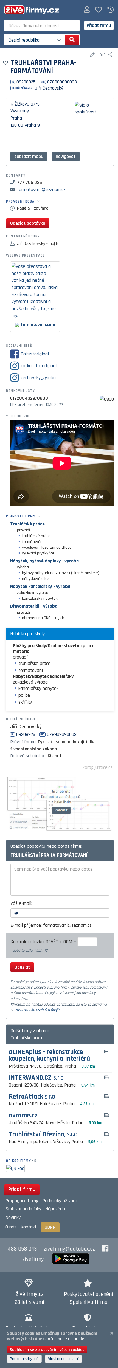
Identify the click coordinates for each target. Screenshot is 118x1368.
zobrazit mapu (29, 156)
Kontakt (28, 1227)
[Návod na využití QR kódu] (35, 1160)
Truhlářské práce (27, 524)
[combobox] (42, 25)
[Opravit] (93, 55)
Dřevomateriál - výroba (33, 606)
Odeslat (22, 967)
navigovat (65, 156)
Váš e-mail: (21, 903)
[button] (87, 10)
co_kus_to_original (39, 366)
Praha (16, 118)
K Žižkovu (19, 104)
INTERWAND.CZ (37, 1077)
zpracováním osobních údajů (37, 1010)
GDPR (50, 1227)
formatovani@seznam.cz (41, 189)
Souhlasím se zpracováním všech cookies (47, 1350)
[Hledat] (72, 40)
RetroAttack (32, 1096)
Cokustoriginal (35, 354)
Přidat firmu (99, 25)
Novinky (13, 1217)
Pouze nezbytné (24, 1359)
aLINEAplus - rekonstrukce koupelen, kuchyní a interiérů (49, 1055)
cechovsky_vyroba (38, 377)
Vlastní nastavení (63, 1359)
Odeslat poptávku (27, 223)
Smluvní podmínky (23, 1209)
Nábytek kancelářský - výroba (40, 586)
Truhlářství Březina (43, 1134)
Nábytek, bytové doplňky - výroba (44, 561)
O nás (10, 1227)
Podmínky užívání (59, 1201)
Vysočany (19, 111)
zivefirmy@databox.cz (69, 1249)
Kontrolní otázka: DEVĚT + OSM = (43, 941)
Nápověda (55, 1209)
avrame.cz (23, 1115)
